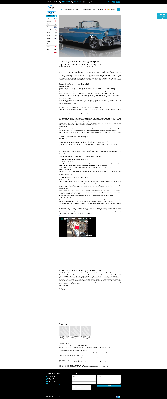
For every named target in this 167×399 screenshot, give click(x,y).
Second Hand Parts (86, 9)
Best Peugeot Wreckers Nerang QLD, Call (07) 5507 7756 (71, 365)
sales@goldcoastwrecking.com (55, 384)
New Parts (78, 9)
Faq (54, 2)
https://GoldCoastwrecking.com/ (66, 290)
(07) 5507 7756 (53, 379)
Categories (50, 16)
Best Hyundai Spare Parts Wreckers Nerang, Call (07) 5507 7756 (73, 346)
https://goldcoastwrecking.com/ (78, 67)
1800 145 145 (52, 381)
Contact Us (100, 9)
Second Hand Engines (69, 9)
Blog (57, 2)
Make (94, 9)
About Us (49, 2)
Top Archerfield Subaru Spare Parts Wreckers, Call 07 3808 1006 (73, 350)
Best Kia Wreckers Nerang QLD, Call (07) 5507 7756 (70, 360)
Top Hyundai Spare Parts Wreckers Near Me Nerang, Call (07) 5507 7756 (74, 355)
